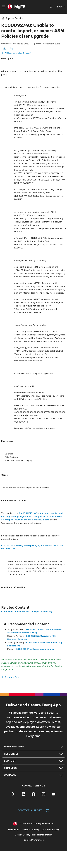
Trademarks (13, 829)
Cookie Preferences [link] (34, 840)
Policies (26, 829)
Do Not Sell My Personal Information (33, 834)
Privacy (35, 829)
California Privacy (50, 829)
